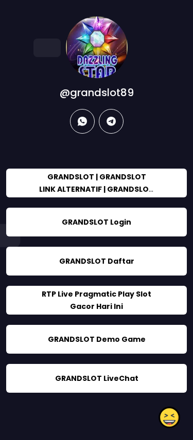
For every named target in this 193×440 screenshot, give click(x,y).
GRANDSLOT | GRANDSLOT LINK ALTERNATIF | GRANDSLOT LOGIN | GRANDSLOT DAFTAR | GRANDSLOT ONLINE (96, 195)
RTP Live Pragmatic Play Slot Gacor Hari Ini (96, 300)
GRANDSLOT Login (96, 222)
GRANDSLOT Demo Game (97, 339)
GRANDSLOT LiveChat (96, 378)
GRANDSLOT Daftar (96, 261)
